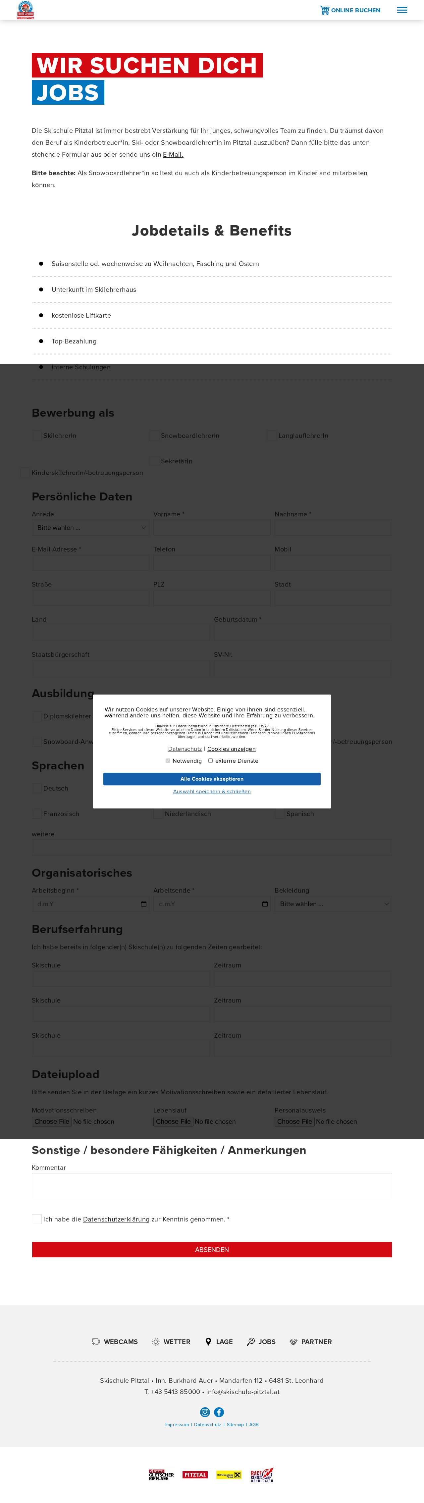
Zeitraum (227, 965)
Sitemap (235, 1424)
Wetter (177, 1342)
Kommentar (49, 1167)
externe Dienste (236, 761)
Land (39, 619)
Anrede (43, 514)
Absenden (212, 1250)
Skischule (46, 965)
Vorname (169, 514)
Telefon (164, 549)
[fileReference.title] (162, 1481)
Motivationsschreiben (64, 1110)
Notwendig (187, 761)
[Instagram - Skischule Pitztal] (205, 1412)
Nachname (293, 514)
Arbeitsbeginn (55, 890)
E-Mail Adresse (56, 549)
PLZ (159, 584)
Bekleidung (292, 890)
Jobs (267, 1342)
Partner (316, 1342)
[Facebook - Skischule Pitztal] (219, 1412)
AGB (254, 1424)
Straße (42, 584)
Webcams (121, 1342)
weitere (43, 834)
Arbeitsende (174, 890)
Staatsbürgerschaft (60, 654)
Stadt (283, 584)
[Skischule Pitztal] (25, 10)
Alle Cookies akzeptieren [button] (212, 779)
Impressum (177, 1424)
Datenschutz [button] (185, 749)
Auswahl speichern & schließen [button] (212, 791)
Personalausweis (300, 1110)
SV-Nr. (223, 654)
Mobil (283, 549)
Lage (224, 1342)
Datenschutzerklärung (116, 1219)
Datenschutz (207, 1424)
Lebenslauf (170, 1110)
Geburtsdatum (238, 619)
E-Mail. (173, 154)
